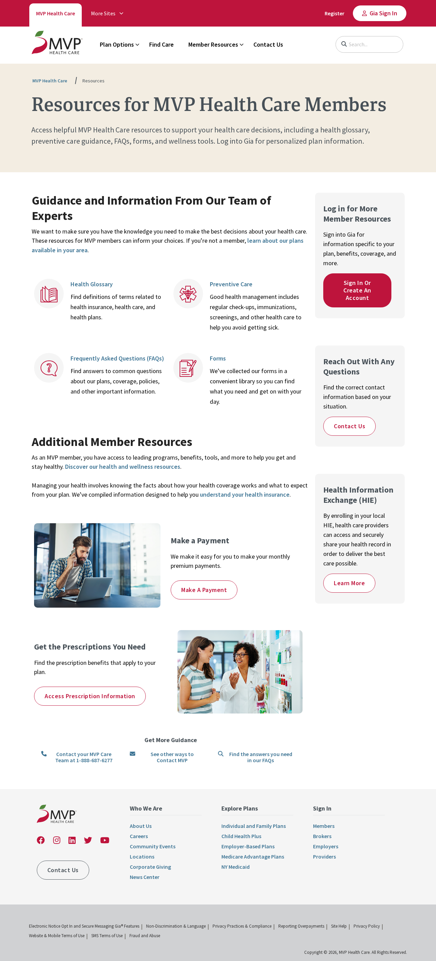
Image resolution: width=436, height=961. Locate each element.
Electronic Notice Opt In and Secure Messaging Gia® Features (84, 926)
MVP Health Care (55, 13)
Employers (325, 846)
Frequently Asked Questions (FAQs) (118, 358)
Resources (93, 81)
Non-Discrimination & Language (176, 926)
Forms (218, 358)
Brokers (322, 836)
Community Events (152, 846)
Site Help (339, 926)
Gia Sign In (383, 13)
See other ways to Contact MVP (172, 757)
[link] (57, 44)
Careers (139, 836)
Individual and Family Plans (253, 825)
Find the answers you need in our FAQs (260, 757)
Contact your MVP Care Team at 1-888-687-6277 (83, 757)
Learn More (349, 583)
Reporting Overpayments (301, 926)
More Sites (103, 13)
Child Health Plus (241, 836)
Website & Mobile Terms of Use (56, 936)
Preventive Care (231, 284)
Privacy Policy (367, 926)
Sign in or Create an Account (357, 290)
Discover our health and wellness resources (122, 466)
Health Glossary (92, 284)
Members (323, 825)
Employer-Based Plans (248, 846)
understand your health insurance (245, 494)
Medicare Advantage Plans (252, 856)
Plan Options (117, 44)
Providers (324, 856)
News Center (144, 877)
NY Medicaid (235, 866)
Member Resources (213, 44)
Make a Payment (204, 590)
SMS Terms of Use (107, 936)
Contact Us (268, 44)
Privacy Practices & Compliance (242, 926)
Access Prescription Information (90, 696)
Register (334, 13)
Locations (142, 856)
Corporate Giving (150, 866)
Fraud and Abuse (144, 936)
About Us (141, 825)
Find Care (161, 44)
